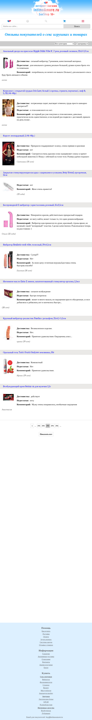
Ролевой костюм (46, 705)
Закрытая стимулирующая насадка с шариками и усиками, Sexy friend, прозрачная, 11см (44, 173)
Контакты (46, 662)
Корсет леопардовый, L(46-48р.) (19, 135)
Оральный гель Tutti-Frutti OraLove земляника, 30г (28, 352)
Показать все (46, 434)
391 (38, 426)
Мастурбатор (46, 690)
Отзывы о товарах (46, 645)
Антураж (46, 696)
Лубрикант (46, 713)
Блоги (46, 668)
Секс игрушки (46, 677)
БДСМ (46, 702)
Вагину (46, 688)
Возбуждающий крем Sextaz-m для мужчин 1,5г (27, 386)
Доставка (46, 634)
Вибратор (46, 679)
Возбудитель (46, 711)
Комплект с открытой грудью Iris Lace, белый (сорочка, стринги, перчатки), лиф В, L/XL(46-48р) (44, 92)
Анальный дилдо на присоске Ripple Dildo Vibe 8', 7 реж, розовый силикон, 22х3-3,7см (46, 51)
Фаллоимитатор (46, 682)
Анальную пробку (46, 693)
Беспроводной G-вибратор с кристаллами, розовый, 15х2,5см (33, 205)
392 (43, 426)
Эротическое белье (46, 699)
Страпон (46, 685)
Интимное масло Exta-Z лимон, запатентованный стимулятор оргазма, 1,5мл (41, 281)
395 (56, 426)
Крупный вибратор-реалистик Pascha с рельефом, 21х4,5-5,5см (34, 318)
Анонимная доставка (46, 656)
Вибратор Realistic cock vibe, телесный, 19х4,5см (27, 244)
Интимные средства (46, 708)
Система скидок (46, 642)
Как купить (46, 631)
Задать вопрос (46, 639)
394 (52, 426)
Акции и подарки (46, 665)
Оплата (46, 637)
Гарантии (46, 654)
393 (47, 426)
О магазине (46, 659)
